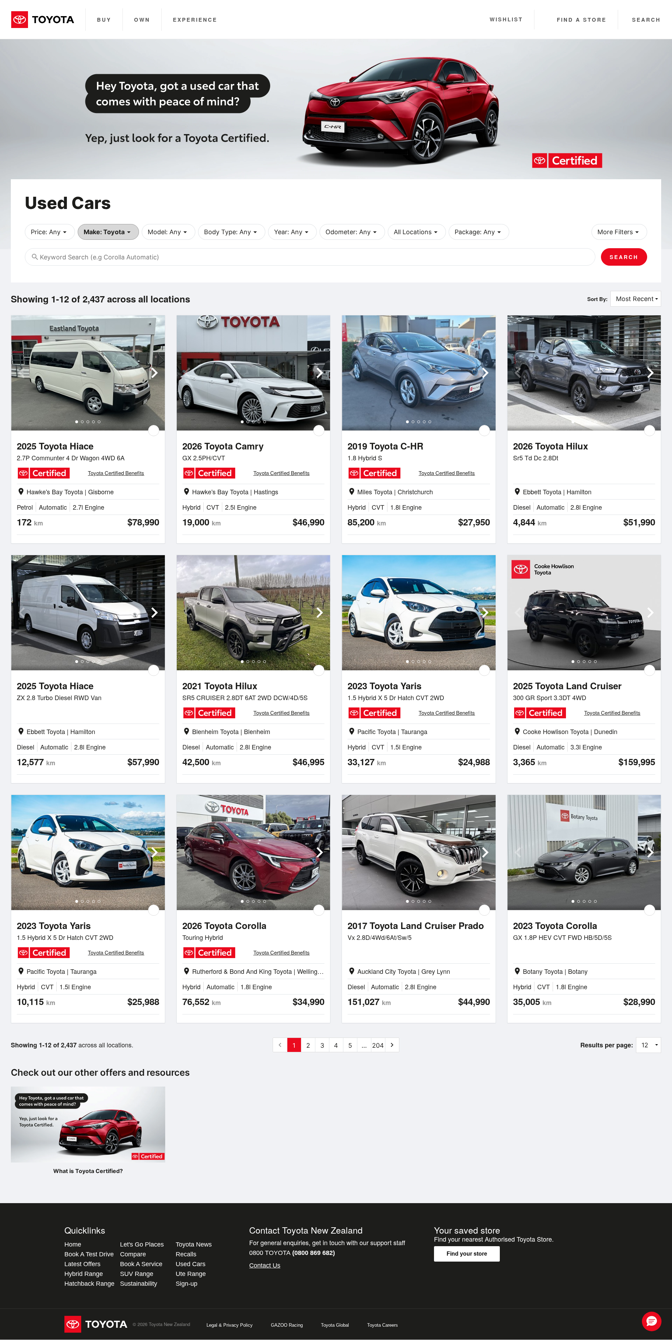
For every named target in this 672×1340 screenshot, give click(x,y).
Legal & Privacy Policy (229, 1325)
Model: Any (168, 232)
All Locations (417, 232)
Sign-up (186, 1283)
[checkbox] (153, 430)
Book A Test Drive (89, 1254)
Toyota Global (335, 1325)
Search (624, 257)
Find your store (467, 1254)
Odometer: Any (352, 232)
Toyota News (194, 1244)
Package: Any (479, 232)
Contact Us (264, 1265)
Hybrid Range (83, 1273)
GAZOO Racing (287, 1325)
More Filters (619, 232)
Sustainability (138, 1283)
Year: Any (292, 232)
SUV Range (136, 1273)
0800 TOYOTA (292, 1252)
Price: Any (50, 232)
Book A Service (141, 1264)
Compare (133, 1254)
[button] (652, 1321)
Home (72, 1244)
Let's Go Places (142, 1244)
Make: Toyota (108, 232)
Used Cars (190, 1264)
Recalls (186, 1254)
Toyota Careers (382, 1325)
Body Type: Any (231, 232)
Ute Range (191, 1273)
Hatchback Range (89, 1283)
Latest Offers (82, 1264)
